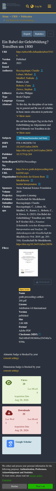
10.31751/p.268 (24, 154)
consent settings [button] (11, 358)
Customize (6, 479)
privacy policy (36, 475)
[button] (23, 116)
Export (27, 33)
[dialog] (28, 477)
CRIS (15, 16)
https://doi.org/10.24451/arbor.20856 (34, 150)
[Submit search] (27, 6)
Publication (26, 16)
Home (5, 16)
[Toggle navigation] (49, 6)
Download (43, 281)
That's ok (40, 486)
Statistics (39, 33)
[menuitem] (32, 6)
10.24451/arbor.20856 (27, 146)
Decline (14, 486)
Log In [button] (38, 6)
